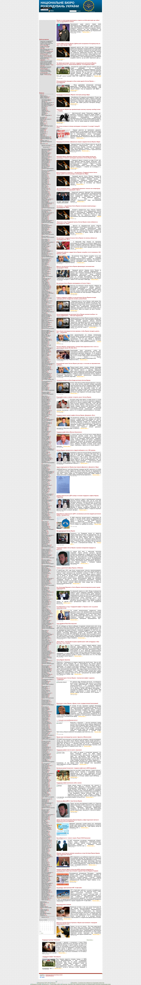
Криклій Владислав (45, 476)
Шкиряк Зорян (44, 868)
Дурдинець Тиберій (45, 354)
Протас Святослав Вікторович (48, 677)
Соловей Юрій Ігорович (46, 749)
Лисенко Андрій (45, 507)
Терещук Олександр (46, 775)
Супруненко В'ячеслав (46, 765)
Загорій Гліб (44, 371)
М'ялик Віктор (44, 532)
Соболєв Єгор (44, 748)
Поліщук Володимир (46, 653)
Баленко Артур (45, 177)
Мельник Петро (45, 556)
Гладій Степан (44, 275)
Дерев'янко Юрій (45, 333)
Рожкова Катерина (45, 699)
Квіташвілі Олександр (46, 410)
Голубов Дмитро (45, 284)
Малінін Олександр (45, 540)
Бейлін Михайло (45, 191)
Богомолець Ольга (45, 209)
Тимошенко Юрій (45, 781)
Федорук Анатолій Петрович (47, 814)
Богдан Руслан (45, 206)
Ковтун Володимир (45, 436)
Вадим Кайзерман (45, 233)
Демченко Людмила (46, 324)
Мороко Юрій (44, 576)
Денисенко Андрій (45, 330)
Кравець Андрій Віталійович (47, 471)
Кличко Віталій (44, 425)
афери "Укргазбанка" (44, 96)
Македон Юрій (44, 537)
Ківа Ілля (43, 417)
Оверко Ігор (44, 605)
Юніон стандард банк (46, 115)
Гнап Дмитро (44, 280)
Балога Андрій (44, 179)
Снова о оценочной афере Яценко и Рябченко (70, 567)
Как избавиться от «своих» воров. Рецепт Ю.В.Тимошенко (73, 838)
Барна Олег (44, 185)
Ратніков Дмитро (45, 688)
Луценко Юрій (44, 524)
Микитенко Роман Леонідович (48, 563)
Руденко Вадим (45, 707)
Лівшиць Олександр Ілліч (47, 512)
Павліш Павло (44, 630)
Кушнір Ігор (44, 493)
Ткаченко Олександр (46, 788)
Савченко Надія (45, 715)
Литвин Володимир (45, 508)
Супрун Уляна (44, 764)
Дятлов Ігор (44, 356)
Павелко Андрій (45, 625)
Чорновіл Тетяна (45, 849)
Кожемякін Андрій (45, 438)
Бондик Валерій (45, 215)
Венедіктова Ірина (45, 243)
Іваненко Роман (45, 387)
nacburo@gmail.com (50, 975)
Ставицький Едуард (46, 753)
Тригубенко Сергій (45, 790)
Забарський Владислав (46, 369)
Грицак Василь (45, 304)
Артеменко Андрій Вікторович (48, 168)
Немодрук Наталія (45, 596)
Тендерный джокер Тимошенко (51, 939)
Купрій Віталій (44, 486)
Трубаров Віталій (45, 794)
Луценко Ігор (44, 522)
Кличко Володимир (45, 426)
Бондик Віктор (44, 216)
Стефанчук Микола (46, 757)
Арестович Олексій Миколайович (45, 167)
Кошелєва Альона (45, 469)
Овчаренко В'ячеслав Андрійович (46, 607)
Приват (41, 903)
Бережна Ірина (45, 192)
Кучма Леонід (44, 492)
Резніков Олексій (45, 690)
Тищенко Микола (45, 785)
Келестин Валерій (45, 411)
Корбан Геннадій (45, 452)
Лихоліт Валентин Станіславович (45, 511)
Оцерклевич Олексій (46, 624)
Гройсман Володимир (46, 309)
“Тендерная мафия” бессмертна (51, 956)
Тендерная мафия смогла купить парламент (69, 750)
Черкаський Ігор (45, 839)
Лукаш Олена (44, 521)
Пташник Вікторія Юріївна (47, 679)
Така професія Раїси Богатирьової (67, 623)
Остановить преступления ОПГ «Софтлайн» (69, 887)
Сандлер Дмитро (45, 719)
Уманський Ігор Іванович (47, 802)
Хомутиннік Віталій (45, 828)
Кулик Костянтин (45, 483)
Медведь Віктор (45, 553)
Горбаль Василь (45, 291)
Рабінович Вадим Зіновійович (48, 684)
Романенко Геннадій (46, 703)
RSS (52, 11)
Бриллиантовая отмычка (64, 904)
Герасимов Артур (45, 268)
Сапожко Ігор (44, 720)
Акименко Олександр (46, 156)
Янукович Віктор (45, 891)
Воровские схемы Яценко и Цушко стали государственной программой (77, 703)
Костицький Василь (46, 465)
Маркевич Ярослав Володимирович (45, 543)
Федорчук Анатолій (45, 815)
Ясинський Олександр (46, 897)
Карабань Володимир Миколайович (46, 401)
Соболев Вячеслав (45, 747)
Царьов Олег (44, 830)
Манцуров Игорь (45, 541)
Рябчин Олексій (45, 713)
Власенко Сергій (45, 251)
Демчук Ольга (44, 327)
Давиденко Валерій (45, 314)
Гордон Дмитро (45, 297)
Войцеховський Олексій (46, 253)
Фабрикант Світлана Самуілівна (48, 807)
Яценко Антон (44, 898)
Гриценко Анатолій (45, 306)
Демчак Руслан (45, 323)
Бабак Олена (44, 172)
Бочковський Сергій (46, 221)
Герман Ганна (44, 272)
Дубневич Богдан (45, 349)
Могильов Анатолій (45, 573)
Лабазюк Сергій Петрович (47, 494)
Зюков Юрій (44, 386)
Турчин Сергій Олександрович (48, 796)
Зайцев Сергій (44, 372)
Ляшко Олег (44, 531)
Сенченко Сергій (45, 727)
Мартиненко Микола (46, 545)
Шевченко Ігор (44, 863)
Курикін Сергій (44, 487)
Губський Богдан (45, 310)
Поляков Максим (45, 655)
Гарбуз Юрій (44, 263)
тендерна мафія (43, 910)
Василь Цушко (45, 241)
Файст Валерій (44, 812)
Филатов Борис (45, 817)
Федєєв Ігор (44, 813)
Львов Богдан (44, 525)
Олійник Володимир (46, 610)
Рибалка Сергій (45, 695)
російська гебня (43, 906)
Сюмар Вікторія (45, 767)
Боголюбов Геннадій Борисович (48, 207)
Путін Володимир (45, 681)
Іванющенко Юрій (45, 392)
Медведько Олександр (46, 554)
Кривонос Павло (45, 475)
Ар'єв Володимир (45, 162)
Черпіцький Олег (45, 845)
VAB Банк (43, 101)
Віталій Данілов (45, 248)
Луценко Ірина (44, 523)
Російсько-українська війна (45, 907)
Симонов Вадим (45, 733)
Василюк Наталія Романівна (47, 242)
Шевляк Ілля (44, 860)
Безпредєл (42, 118)
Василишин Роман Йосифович (48, 237)
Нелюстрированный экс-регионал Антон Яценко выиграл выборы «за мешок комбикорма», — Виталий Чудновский (77, 315)
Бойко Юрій (44, 211)
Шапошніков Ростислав (46, 856)
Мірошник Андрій (45, 568)
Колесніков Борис (45, 443)
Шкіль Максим (44, 870)
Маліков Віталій (45, 539)
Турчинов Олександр (46, 798)
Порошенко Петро (45, 665)
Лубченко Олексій (45, 518)
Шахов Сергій (44, 858)
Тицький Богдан (45, 784)
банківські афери (43, 97)
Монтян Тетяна (45, 575)
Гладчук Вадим (45, 279)
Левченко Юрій (45, 504)
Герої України (43, 121)
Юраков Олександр (46, 880)
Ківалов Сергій (44, 418)
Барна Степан (44, 186)
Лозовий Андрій (45, 515)
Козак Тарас (44, 440)
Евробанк (43, 107)
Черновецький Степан (46, 841)
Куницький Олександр (46, 485)
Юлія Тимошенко (45, 879)
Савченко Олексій (45, 716)
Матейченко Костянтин (46, 550)
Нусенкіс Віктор (45, 604)
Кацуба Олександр (45, 408)
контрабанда (42, 128)
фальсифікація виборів (45, 913)
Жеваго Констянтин (46, 367)
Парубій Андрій (45, 636)
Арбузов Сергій (45, 165)
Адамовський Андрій (46, 152)
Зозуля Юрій (44, 382)
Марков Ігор (44, 544)
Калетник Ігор (44, 397)
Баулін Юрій (44, 187)
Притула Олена (45, 673)
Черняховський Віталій (46, 844)
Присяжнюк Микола (46, 670)
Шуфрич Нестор (45, 874)
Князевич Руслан (45, 432)
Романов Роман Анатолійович (48, 704)
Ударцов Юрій (44, 800)
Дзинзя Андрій (44, 338)
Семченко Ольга (45, 726)
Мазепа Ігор (44, 534)
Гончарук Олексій (45, 289)
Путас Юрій (44, 680)
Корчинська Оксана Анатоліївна (46, 461)
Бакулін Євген (44, 176)
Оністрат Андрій (45, 617)
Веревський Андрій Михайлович (45, 245)
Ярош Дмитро (44, 896)
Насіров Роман (45, 594)
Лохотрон (42, 132)
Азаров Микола (45, 154)
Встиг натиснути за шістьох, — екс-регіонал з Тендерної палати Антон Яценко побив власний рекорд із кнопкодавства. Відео (77, 173)
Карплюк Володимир (46, 405)
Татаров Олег (44, 772)
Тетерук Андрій (45, 777)
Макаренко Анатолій (46, 536)
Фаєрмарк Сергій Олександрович (45, 811)
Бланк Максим (44, 200)
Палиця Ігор (44, 631)
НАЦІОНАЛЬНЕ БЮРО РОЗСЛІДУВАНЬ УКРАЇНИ (60, 4)
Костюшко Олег (45, 466)
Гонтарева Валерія (45, 286)
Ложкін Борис (44, 513)
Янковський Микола (46, 890)
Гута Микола (44, 313)
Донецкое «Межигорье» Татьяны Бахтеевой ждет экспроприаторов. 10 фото (45, 70)
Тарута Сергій (44, 771)
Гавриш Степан (45, 261)
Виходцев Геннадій (45, 246)
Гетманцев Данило (45, 273)
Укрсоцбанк (44, 113)
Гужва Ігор (44, 312)
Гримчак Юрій (44, 301)
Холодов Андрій (45, 826)
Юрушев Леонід (45, 881)
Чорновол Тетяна (45, 850)
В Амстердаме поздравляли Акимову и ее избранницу (46, 53)
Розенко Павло (45, 702)
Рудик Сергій (44, 710)
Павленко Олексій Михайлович (48, 628)
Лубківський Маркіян (46, 517)
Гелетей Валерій (45, 266)
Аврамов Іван (44, 151)
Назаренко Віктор (45, 591)
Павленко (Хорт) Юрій (46, 626)
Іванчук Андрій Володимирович (48, 390)
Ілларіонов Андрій (45, 393)
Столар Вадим (44, 760)
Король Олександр (45, 459)
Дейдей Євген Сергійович (47, 320)
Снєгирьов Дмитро (45, 746)
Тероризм (42, 911)
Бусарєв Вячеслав (45, 231)
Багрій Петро (44, 174)
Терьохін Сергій (45, 776)
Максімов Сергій (45, 538)
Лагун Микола (44, 496)
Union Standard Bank (46, 100)
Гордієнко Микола (45, 295)
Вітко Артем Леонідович (46, 250)
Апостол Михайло (45, 161)
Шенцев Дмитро (45, 865)
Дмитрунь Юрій (45, 341)
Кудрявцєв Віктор (45, 479)
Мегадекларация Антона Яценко (66, 531)
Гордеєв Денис (45, 294)
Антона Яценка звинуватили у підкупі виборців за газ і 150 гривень (76, 450)
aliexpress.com (45, 917)
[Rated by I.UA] (59, 982)
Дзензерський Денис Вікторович (46, 337)
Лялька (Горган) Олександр (47, 529)
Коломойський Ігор (45, 446)
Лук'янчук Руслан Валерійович (48, 519)
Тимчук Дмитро (45, 782)
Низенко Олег (44, 597)
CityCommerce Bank (46, 99)
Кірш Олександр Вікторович (47, 419)
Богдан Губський (45, 205)
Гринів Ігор (44, 303)
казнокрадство (43, 127)
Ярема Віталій (44, 893)
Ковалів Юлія (44, 435)
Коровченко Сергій (45, 456)
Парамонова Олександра (47, 634)
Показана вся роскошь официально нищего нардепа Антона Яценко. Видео (78, 141)
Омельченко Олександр (46, 613)
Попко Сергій (44, 659)
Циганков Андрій (45, 831)
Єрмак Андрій (44, 360)
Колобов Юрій (44, 445)
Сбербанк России (45, 111)
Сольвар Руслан (45, 751)
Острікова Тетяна (45, 621)
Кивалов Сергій (45, 413)
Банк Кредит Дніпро (46, 103)
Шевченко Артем (45, 862)
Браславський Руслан (46, 225)
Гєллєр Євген (44, 274)
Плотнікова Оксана (45, 650)
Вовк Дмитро (44, 252)
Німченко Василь (45, 599)
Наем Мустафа (45, 590)
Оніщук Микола (45, 618)
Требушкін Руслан (45, 789)
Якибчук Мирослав (45, 884)
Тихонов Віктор (45, 783)
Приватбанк (44, 110)
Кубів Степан (44, 478)
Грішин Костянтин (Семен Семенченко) (47, 308)
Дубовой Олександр (46, 351)
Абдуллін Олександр (46, 145)
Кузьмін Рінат (44, 482)
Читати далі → (86, 32)
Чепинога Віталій (45, 838)
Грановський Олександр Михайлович (47, 298)
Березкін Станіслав (45, 195)
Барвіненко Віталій (45, 184)
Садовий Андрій (45, 718)
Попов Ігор (44, 661)
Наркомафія (42, 135)
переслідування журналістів (46, 141)
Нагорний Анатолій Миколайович (45, 589)
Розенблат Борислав (46, 701)
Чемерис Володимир (46, 837)
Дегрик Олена (44, 319)
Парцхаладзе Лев (45, 637)
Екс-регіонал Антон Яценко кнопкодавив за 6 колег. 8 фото (74, 283)
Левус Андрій (44, 501)
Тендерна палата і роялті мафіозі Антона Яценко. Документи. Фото (76, 415)
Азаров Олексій (45, 155)
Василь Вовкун (45, 239)
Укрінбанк (44, 112)
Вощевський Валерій (46, 258)
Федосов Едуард (45, 816)
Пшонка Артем (45, 682)
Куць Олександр (45, 491)
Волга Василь (44, 254)
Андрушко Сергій (45, 160)
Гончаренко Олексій (46, 287)
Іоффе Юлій (44, 396)
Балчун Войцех (45, 181)
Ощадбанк (44, 109)
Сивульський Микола (46, 731)
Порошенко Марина (46, 662)
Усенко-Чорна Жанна (46, 805)
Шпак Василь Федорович (47, 872)
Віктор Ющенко (45, 247)
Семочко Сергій (45, 725)
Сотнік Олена (44, 752)
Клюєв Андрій (44, 429)
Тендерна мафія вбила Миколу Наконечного (69, 432)
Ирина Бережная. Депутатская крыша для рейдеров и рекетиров (46, 50)
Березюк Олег (44, 196)
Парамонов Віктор (45, 633)
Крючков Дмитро (45, 477)
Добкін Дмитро (44, 342)
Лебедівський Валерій (46, 500)
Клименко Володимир (46, 422)
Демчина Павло (45, 325)
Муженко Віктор (45, 584)
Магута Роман (44, 533)
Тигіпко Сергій (44, 778)
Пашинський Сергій (46, 640)
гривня (41, 122)
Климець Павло (45, 424)
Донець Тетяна (45, 347)
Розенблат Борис (45, 700)
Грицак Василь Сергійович (47, 305)
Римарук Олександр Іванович (48, 697)
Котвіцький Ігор (45, 468)
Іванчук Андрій (45, 389)
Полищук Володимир (46, 651)
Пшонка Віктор (45, 683)
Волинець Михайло (45, 255)
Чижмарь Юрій (45, 848)
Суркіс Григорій (45, 766)
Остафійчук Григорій (46, 620)
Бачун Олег (44, 190)
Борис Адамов (44, 218)
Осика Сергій (44, 619)
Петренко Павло (45, 641)
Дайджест (42, 123)
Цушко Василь (45, 834)
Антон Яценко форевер (63, 659)
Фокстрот (42, 914)
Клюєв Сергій (44, 430)
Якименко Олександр (46, 885)
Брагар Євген (44, 224)
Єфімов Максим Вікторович (47, 363)
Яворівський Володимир (47, 883)
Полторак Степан (45, 654)
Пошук (79, 11)
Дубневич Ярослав (45, 350)
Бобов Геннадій (45, 201)
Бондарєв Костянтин (46, 213)
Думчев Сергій (45, 352)
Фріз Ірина (44, 820)
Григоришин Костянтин (46, 300)
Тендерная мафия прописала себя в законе (69, 782)
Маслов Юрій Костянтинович (47, 546)
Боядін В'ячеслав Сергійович (47, 222)
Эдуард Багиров (45, 875)
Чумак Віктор (44, 852)
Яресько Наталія (45, 894)
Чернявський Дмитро (46, 843)
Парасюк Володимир (46, 635)
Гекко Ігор (44, 265)
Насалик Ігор (44, 593)
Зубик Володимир (45, 383)
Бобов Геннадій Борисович (47, 202)
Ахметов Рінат (44, 171)
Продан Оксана (45, 676)
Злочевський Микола (46, 381)
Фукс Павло (44, 821)
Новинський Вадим (45, 601)
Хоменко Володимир (46, 827)
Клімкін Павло (44, 427)
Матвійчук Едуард (45, 549)
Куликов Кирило (45, 484)
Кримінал (42, 130)
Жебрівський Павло (46, 366)
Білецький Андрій (45, 197)
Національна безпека (44, 136)
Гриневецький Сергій (46, 302)
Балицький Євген (45, 178)
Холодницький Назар (46, 825)
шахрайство (42, 915)
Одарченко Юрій (45, 609)
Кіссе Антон (44, 421)
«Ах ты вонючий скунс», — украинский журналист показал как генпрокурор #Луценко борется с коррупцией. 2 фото (78, 189)
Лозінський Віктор (45, 514)
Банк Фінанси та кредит (46, 105)
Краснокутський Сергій (46, 473)
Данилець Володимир (46, 315)
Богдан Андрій (44, 204)
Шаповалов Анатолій (46, 855)
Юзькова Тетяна (45, 877)
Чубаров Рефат (45, 851)
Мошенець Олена (45, 582)
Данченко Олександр (46, 318)
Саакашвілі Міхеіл (45, 714)
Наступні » (90, 940)
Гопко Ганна (44, 290)
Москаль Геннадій (45, 580)
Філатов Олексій (45, 818)
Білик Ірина (44, 198)
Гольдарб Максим (45, 285)
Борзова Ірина (46, 147)
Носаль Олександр (45, 603)
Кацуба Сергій (44, 409)
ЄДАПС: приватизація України (46, 125)
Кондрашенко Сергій (46, 447)
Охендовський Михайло (46, 623)
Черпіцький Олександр (46, 846)
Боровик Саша (45, 219)
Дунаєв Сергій (44, 353)
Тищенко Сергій (45, 787)
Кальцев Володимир (46, 398)
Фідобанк (43, 114)
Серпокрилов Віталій (46, 729)
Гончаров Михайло (45, 288)
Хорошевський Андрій (46, 829)
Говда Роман (44, 281)
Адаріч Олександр (45, 153)
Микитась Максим (45, 562)
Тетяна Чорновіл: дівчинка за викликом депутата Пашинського (46, 58)
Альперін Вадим (45, 158)
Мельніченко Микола (46, 560)
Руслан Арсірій (45, 712)
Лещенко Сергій (45, 506)
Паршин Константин (46, 638)
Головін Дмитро (45, 283)
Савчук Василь (45, 717)
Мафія (41, 134)
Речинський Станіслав (46, 693)
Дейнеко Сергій (45, 321)
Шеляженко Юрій (45, 864)
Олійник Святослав (46, 611)
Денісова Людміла (45, 332)
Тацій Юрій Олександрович (47, 773)
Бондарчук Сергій (45, 214)
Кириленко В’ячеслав (46, 414)
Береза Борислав (45, 193)
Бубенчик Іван (44, 228)
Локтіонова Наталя (45, 516)
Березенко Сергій (45, 194)
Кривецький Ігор (45, 474)
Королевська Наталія (46, 457)
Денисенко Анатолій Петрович (48, 328)
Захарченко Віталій (45, 375)
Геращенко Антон (45, 269)
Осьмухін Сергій (45, 622)
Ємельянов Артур (45, 359)
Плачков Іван (44, 649)
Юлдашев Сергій (45, 878)
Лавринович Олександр (46, 495)
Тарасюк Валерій (45, 770)
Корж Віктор (44, 453)
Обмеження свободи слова (45, 138)
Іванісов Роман (45, 388)
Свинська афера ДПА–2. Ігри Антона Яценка (69, 801)
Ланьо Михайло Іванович (47, 499)
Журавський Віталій (46, 368)
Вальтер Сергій (45, 236)
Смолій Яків (44, 745)
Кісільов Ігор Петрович (46, 420)
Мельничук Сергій (45, 559)
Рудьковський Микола (46, 711)
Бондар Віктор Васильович (47, 212)
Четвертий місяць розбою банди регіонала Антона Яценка (73, 380)
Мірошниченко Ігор (45, 569)
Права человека (43, 902)
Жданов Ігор (44, 365)
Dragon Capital (43, 95)
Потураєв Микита (45, 667)
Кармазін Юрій (44, 404)
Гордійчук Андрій (45, 296)
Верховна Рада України (45, 119)
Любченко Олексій (45, 528)
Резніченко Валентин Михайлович (46, 692)
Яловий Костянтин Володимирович (45, 889)
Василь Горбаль (45, 240)
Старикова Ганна (45, 755)
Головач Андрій (45, 282)
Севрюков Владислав (46, 723)
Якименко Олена (45, 886)
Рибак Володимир (45, 694)
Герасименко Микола (46, 267)
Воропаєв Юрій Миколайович (48, 256)
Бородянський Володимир (47, 220)
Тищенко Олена (45, 786)
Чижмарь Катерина (45, 847)
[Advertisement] (70, 16)
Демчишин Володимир (46, 326)
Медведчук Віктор (45, 552)
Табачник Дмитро (45, 768)
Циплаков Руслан (45, 832)
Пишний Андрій (45, 645)
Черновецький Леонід (46, 840)
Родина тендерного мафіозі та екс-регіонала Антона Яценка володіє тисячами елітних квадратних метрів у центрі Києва (76, 298)
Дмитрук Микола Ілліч (46, 340)
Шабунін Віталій (45, 853)
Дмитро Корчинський (46, 339)
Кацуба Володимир (45, 407)
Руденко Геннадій (45, 708)
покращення (42, 901)
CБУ (41, 94)
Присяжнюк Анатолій (46, 669)
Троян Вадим (44, 792)
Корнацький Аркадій (46, 454)
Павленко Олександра (46, 627)
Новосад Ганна (45, 602)
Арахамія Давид (45, 164)
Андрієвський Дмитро (46, 159)
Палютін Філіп (44, 632)
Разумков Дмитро (45, 686)
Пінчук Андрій (44, 646)
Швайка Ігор (44, 859)
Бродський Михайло (46, 227)
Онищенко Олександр (46, 616)
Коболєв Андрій (45, 434)
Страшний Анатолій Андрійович (48, 761)
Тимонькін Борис (45, 779)
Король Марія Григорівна (47, 458)
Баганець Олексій (45, 173)
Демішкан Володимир (46, 322)
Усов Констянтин (45, 806)
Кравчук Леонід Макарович (47, 472)
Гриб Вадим (44, 299)
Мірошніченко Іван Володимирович (45, 572)
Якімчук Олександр (46, 887)
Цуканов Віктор (45, 833)
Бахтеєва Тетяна (45, 189)
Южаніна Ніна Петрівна (46, 876)
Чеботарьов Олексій (46, 836)
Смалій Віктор (44, 744)
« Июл (41, 933)
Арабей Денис (44, 163)
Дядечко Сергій (45, 355)
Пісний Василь (45, 648)
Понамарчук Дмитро (46, 656)
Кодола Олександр (45, 437)
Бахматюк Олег (45, 188)
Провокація (42, 904)
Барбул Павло (44, 183)
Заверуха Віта (44, 370)
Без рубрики (42, 117)
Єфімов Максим (45, 362)
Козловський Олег (45, 441)
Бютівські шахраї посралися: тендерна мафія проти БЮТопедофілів (76, 768)
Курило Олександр (45, 488)
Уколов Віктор (44, 801)
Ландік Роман (44, 498)
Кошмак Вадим (45, 470)
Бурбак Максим (45, 229)
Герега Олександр (45, 271)
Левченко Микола (45, 503)
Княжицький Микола (46, 431)
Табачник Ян (44, 769)
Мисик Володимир (45, 565)
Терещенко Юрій (45, 774)
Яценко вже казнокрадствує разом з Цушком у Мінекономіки (74, 737)
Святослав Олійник (46, 722)
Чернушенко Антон (45, 842)
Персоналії (42, 143)
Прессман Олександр (46, 668)
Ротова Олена (44, 706)
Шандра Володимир (46, 854)
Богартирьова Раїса (46, 203)
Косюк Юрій (44, 467)
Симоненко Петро (45, 732)
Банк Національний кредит (47, 104)
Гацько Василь (45, 264)
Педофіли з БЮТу (43, 140)
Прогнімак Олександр (46, 674)
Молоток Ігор (44, 574)
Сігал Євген (44, 736)
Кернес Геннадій (45, 412)
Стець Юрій (44, 759)
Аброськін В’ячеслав (46, 149)
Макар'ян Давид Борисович (47, 535)
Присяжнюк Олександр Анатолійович (46, 672)
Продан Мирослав (45, 675)
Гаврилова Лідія (45, 259)
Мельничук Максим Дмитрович (48, 557)
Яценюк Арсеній (45, 899)
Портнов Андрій (45, 666)
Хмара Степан (44, 824)
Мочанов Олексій (45, 581)
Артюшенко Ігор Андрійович (47, 170)
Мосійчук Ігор (44, 577)
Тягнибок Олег (44, 799)
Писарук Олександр (46, 644)
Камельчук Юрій (45, 399)
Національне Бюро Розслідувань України (54, 974)
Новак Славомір (45, 600)
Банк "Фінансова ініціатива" (47, 102)
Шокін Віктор (44, 871)
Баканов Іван (44, 175)
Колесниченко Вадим (46, 442)
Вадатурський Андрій (46, 232)
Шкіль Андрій (44, 869)
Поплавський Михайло (46, 660)
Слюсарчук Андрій (45, 743)
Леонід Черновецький (46, 505)
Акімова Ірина (44, 157)
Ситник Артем (44, 734)
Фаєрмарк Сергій (45, 809)
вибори (41, 120)
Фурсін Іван (44, 823)
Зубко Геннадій (45, 384)
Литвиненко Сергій (45, 509)
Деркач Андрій (44, 334)
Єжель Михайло (45, 358)
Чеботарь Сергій (45, 835)
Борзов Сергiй (44, 217)
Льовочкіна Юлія (45, 527)
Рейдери (42, 905)
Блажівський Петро (45, 199)
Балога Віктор (44, 180)
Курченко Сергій (45, 489)
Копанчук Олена (45, 451)
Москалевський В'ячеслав (47, 578)
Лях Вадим (44, 530)
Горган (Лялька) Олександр (47, 293)
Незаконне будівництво (45, 137)
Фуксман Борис (45, 822)
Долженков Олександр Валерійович (46, 346)
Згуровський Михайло (46, 376)
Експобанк (44, 108)
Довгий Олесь (44, 344)
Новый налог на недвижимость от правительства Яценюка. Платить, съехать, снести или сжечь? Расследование (46, 43)
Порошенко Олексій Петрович (48, 663)
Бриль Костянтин (45, 226)
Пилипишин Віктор (45, 643)
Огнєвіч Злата (44, 608)
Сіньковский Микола (46, 737)
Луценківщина (43, 133)
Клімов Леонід (44, 428)
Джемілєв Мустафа (46, 335)
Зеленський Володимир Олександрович (46, 378)
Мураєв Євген (44, 587)
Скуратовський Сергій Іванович (48, 739)
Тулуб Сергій (44, 795)
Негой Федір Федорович (46, 595)
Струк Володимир (45, 763)
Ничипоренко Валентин (46, 598)
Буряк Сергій (44, 230)
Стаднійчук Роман (45, 754)
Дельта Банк (44, 106)
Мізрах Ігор (44, 567)
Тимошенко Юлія (45, 780)
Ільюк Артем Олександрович (47, 394)
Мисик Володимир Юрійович (47, 566)
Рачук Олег (44, 689)
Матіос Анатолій (45, 551)
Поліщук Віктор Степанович (47, 652)
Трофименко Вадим (46, 791)
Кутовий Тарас (43, 131)
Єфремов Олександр (46, 364)
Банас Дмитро (44, 182)
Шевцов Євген (44, 861)
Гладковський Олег (45, 278)
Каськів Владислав (45, 406)
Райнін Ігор (44, 687)
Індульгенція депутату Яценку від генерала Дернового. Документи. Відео (78, 467)
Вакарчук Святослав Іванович (48, 234)
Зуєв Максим (44, 385)
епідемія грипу (43, 124)
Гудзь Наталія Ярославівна (47, 311)
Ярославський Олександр (47, 895)
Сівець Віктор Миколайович (47, 735)
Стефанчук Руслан (45, 758)
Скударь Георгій (45, 738)
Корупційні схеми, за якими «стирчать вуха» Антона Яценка (74, 397)
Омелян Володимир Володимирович (46, 615)
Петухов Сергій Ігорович (47, 642)
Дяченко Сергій (45, 357)
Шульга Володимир (46, 873)
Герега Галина (44, 270)
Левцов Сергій (44, 502)
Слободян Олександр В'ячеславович (46, 742)
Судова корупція (43, 909)
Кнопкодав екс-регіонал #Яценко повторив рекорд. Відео (73, 94)
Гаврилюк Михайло (45, 260)
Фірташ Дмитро (45, 819)
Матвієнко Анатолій (46, 548)
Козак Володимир (45, 439)
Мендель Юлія (44, 561)
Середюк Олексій (45, 728)
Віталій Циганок (45, 249)
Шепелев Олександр (46, 866)
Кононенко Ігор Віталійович (47, 448)
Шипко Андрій (44, 867)
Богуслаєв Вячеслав (46, 210)
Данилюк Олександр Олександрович (46, 317)
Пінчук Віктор (44, 647)
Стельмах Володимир (46, 756)
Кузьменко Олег (45, 481)
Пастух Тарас (44, 639)
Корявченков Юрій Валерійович (48, 462)
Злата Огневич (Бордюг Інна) (48, 379)
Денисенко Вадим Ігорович (47, 331)
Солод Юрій (44, 750)
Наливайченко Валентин (47, 592)
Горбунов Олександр (46, 292)
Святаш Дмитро (45, 721)
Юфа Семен (44, 882)
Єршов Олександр (45, 361)
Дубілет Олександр (45, 348)
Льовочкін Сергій (45, 526)
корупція (42, 129)
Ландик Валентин (45, 497)
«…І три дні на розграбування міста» (67, 720)
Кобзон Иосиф (44, 433)
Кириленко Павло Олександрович (45, 416)
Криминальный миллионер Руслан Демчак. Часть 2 (45, 67)
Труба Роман (44, 793)
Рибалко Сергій (45, 696)
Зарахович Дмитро (45, 374)
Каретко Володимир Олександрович (46, 403)
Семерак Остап (45, 724)
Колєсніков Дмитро (45, 444)
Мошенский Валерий (46, 583)
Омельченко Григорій (46, 612)
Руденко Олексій (45, 709)
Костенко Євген (45, 464)
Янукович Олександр (46, 892)
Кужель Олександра (46, 480)
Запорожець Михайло (46, 373)
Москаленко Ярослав (46, 579)
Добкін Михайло (45, 343)
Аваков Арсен (44, 150)
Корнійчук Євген (45, 455)
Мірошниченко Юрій (46, 570)
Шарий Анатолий (45, 857)
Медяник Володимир (46, 555)
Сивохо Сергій (44, 730)
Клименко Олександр (46, 423)
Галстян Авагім (45, 262)
